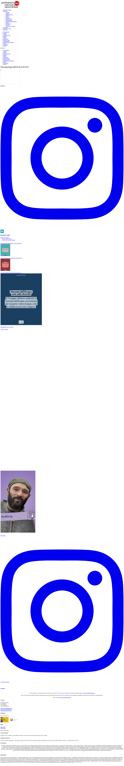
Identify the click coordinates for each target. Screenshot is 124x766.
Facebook (3, 688)
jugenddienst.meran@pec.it (6, 710)
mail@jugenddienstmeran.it (6, 709)
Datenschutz (3, 728)
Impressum (3, 727)
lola (8, 730)
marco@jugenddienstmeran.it (89, 693)
